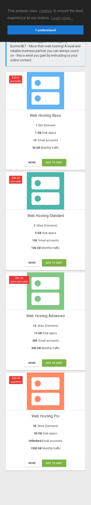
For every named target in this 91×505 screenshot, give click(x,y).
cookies (45, 11)
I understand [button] (45, 30)
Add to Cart (54, 162)
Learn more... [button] (62, 18)
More (32, 162)
